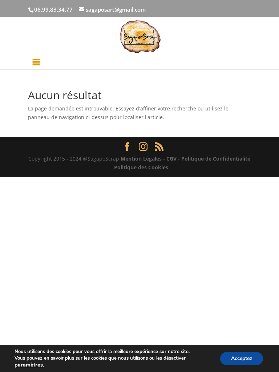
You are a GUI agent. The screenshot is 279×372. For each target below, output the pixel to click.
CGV (171, 158)
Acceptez (241, 358)
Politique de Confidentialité (215, 158)
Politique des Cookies (141, 167)
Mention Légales (141, 158)
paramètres (29, 364)
